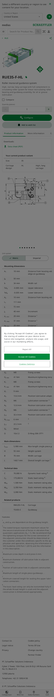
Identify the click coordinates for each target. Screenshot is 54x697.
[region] (27, 348)
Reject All (27, 349)
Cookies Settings (27, 364)
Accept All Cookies (27, 357)
